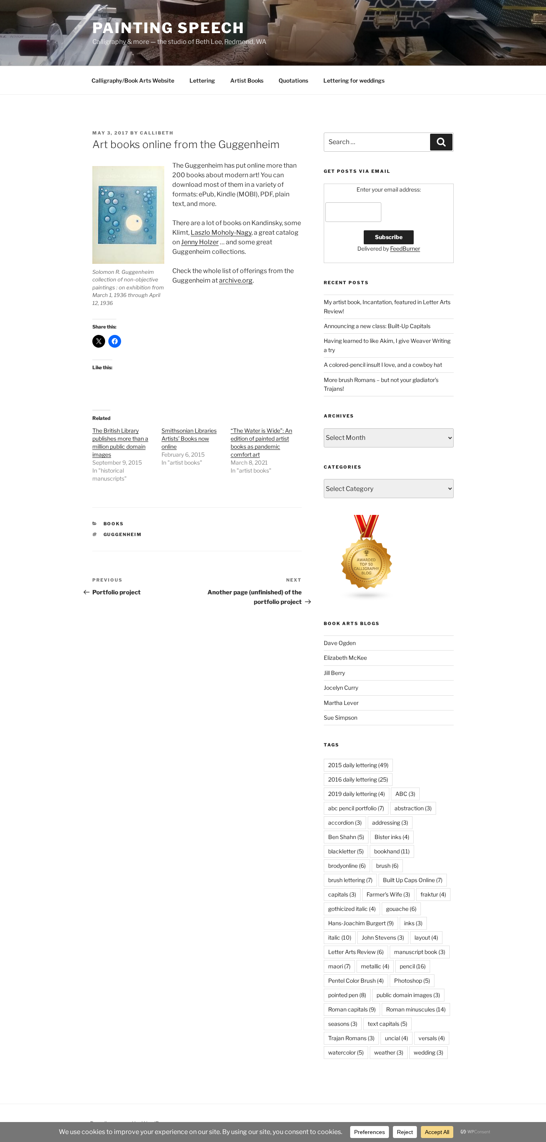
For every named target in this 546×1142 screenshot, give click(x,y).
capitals (342, 894)
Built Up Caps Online (412, 880)
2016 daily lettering (358, 779)
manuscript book (419, 951)
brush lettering (350, 880)
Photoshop (412, 980)
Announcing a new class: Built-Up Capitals (377, 326)
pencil (413, 966)
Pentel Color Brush (356, 980)
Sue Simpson (340, 717)
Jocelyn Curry (341, 687)
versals (431, 1038)
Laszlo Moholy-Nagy (221, 232)
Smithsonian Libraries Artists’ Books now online (189, 438)
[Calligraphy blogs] (367, 599)
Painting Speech (168, 28)
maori (339, 966)
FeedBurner (405, 248)
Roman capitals (352, 1009)
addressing (390, 822)
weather (388, 1052)
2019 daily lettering (356, 793)
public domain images (408, 995)
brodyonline (347, 865)
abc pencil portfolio (356, 808)
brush (387, 865)
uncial (396, 1038)
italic (339, 937)
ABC (405, 793)
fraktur (433, 894)
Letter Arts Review (356, 951)
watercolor (346, 1052)
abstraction (413, 808)
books (114, 523)
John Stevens (383, 937)
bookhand (392, 851)
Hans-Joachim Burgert (361, 923)
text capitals (387, 1023)
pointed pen (347, 995)
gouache (401, 908)
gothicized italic (352, 908)
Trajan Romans (351, 1038)
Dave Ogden (340, 642)
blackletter (346, 851)
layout (426, 937)
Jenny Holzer (200, 242)
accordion (345, 822)
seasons (342, 1023)
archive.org (236, 280)
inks (413, 923)
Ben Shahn (346, 836)
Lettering (202, 80)
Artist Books (246, 80)
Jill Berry (334, 672)
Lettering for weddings (354, 80)
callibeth (156, 133)
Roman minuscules (416, 1009)
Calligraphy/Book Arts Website (133, 80)
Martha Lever (341, 702)
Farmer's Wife (388, 894)
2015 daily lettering (358, 765)
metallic (375, 966)
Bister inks (392, 836)
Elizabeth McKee (345, 657)
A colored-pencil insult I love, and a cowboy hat (383, 364)
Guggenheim (123, 534)
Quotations (293, 80)
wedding (428, 1052)
